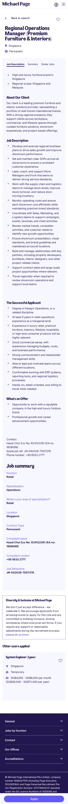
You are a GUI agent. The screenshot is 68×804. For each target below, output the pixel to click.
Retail (10, 476)
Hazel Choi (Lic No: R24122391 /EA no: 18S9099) (30, 544)
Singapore (12, 516)
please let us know (17, 634)
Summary (33, 64)
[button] (17, 18)
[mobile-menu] (64, 4)
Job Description (15, 64)
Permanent (13, 529)
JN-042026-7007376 (20, 572)
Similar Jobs (47, 64)
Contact (10, 740)
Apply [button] (34, 799)
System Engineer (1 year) (21, 657)
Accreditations (14, 758)
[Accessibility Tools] (56, 5)
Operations (13, 490)
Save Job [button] (60, 661)
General (10, 721)
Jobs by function (15, 730)
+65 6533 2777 (16, 559)
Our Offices (12, 749)
